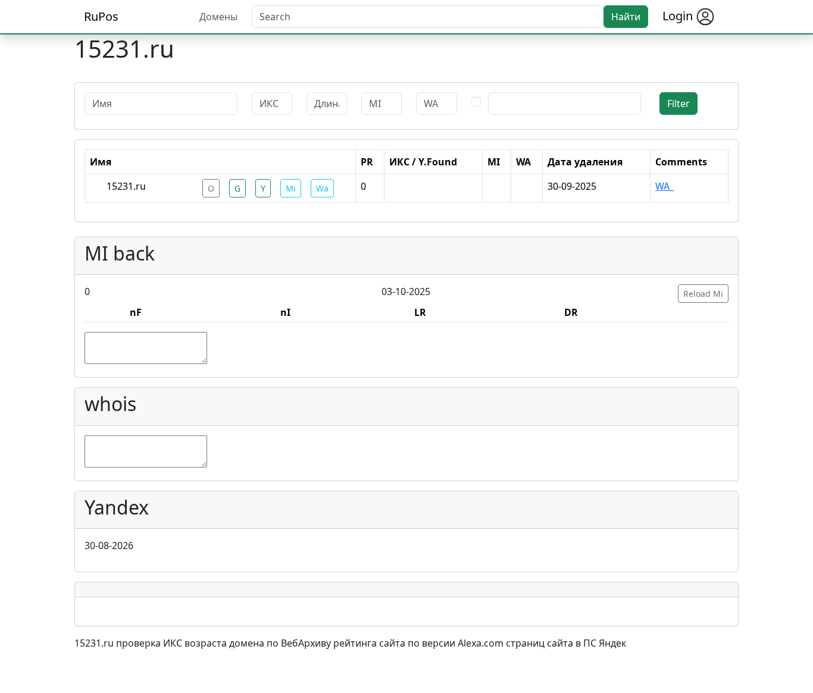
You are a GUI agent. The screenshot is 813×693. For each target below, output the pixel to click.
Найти (625, 16)
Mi (291, 188)
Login (679, 16)
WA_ (664, 186)
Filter (678, 103)
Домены (218, 16)
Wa (322, 188)
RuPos (101, 16)
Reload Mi (703, 293)
